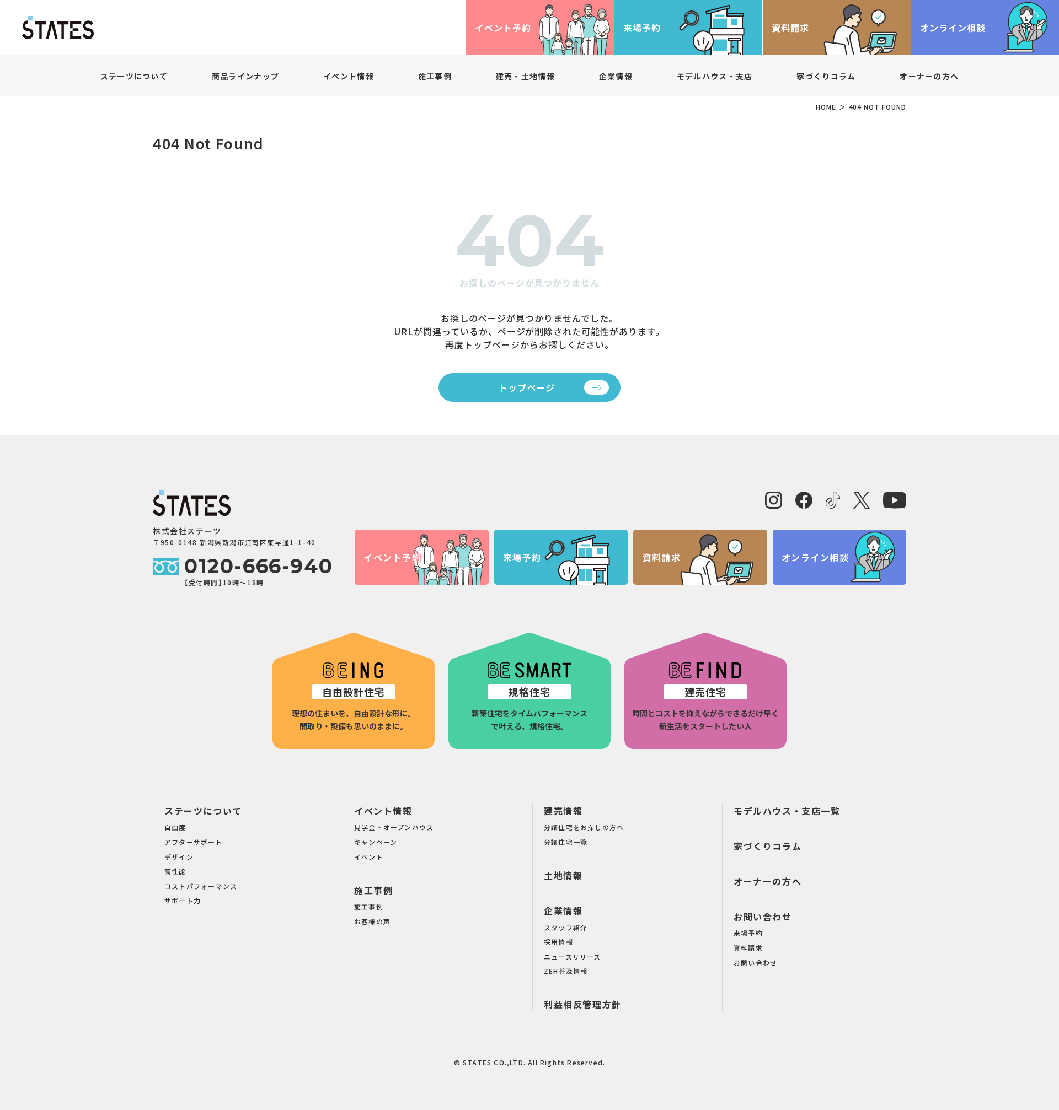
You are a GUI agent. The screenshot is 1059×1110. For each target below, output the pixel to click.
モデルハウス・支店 (715, 76)
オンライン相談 (953, 27)
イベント (368, 856)
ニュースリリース (572, 956)
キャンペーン (375, 842)
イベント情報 (383, 810)
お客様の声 (372, 921)
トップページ (527, 387)
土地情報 (563, 875)
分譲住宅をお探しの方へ (584, 827)
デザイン (179, 856)
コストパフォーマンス (200, 886)
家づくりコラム (825, 76)
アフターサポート (193, 842)
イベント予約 (503, 27)
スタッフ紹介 (565, 927)
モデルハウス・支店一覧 (787, 810)
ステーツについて (203, 810)
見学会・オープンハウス (394, 827)
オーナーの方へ (929, 76)
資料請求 (790, 27)
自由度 (175, 827)
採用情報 (558, 941)
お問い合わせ (763, 916)
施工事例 (373, 890)
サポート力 (182, 900)
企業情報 (563, 910)
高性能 (175, 871)
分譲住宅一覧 (565, 842)
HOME (826, 106)
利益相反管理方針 (583, 1004)
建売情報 (563, 810)
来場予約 (642, 27)
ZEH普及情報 (565, 971)
